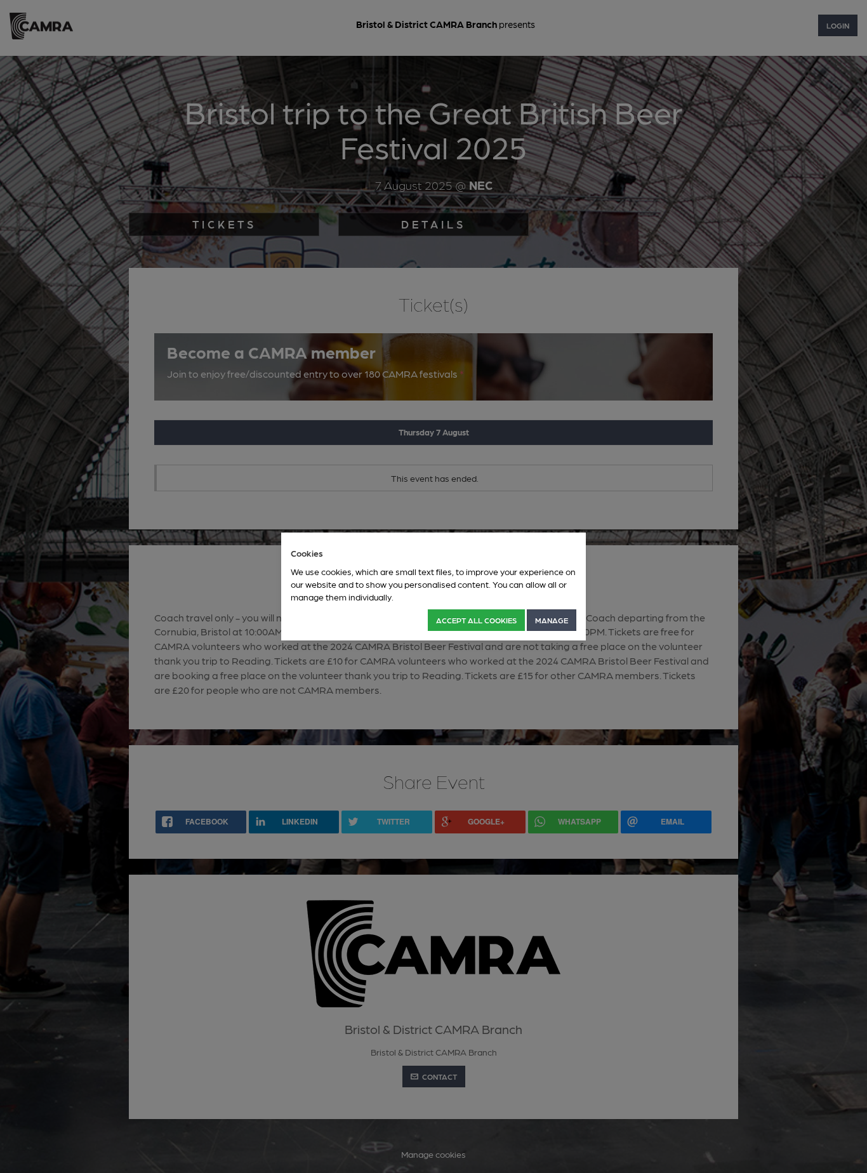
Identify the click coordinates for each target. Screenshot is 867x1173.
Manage (551, 620)
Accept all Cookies (476, 620)
